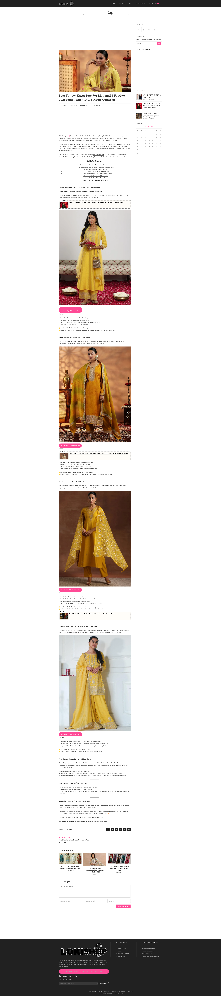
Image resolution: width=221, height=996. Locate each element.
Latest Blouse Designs (149, 948)
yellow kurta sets (98, 155)
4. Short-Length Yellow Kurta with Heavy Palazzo (96, 173)
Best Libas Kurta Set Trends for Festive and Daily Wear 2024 (119, 868)
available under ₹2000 (72, 807)
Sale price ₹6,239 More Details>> (70, 734)
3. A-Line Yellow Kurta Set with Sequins (96, 171)
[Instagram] (149, 29)
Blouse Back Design (148, 951)
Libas (118, 144)
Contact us (115, 991)
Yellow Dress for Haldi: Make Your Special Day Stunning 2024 (84, 817)
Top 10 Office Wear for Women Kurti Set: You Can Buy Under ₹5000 (94, 870)
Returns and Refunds (123, 953)
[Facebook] (143, 29)
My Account (146, 946)
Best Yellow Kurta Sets (68, 821)
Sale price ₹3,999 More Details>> (70, 590)
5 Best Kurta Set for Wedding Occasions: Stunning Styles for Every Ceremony (96, 202)
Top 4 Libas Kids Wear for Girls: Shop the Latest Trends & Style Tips (152, 95)
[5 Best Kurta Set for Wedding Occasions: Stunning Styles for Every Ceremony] (139, 106)
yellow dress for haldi (89, 821)
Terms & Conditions (104, 991)
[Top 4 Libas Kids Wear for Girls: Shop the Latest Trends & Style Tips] (139, 97)
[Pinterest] (67, 980)
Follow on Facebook (143, 49)
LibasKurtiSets (79, 821)
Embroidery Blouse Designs (151, 956)
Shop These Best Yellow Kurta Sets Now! (95, 180)
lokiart (63, 105)
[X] (138, 29)
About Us (130, 991)
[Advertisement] (95, 37)
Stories (119, 951)
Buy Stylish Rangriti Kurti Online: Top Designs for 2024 (70, 867)
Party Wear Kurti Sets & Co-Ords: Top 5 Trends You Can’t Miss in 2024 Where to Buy (98, 453)
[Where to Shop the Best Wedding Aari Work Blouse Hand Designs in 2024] (139, 116)
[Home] (83, 15)
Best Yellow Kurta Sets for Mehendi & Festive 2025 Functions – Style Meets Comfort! (115, 15)
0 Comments (96, 105)
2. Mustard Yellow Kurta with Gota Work (96, 169)
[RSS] (154, 29)
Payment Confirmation (123, 946)
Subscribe (103, 983)
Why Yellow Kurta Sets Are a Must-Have (95, 176)
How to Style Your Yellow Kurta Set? (96, 178)
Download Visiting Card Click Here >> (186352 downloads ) (84, 971)
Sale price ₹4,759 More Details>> (70, 311)
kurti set (84, 105)
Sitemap (123, 991)
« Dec (137, 153)
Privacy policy (92, 991)
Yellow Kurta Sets (102, 821)
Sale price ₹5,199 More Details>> (70, 445)
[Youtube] (70, 980)
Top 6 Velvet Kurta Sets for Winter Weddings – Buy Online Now (92, 614)
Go (159, 43)
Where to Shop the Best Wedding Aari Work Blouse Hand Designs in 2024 (151, 115)
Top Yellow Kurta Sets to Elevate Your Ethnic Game (95, 165)
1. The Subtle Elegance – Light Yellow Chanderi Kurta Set (96, 167)
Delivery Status (121, 948)
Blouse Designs (147, 953)
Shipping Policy (121, 956)
